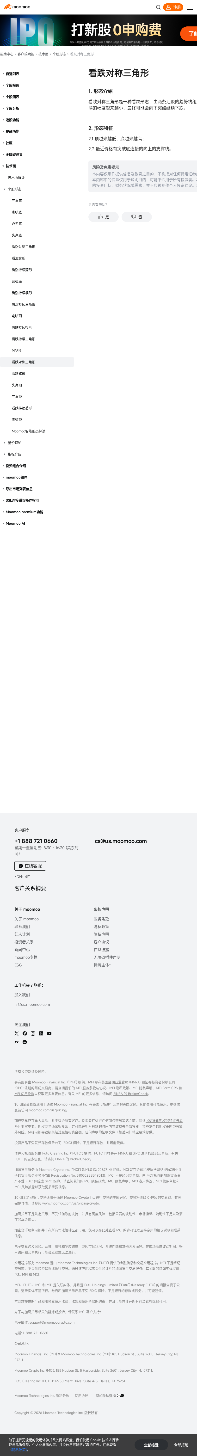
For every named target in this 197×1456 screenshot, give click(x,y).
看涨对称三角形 (23, 246)
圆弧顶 (17, 419)
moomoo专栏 (25, 957)
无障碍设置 (14, 154)
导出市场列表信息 (19, 488)
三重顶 (17, 396)
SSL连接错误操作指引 (22, 500)
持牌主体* (102, 965)
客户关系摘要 (30, 888)
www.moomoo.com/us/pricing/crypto (70, 1203)
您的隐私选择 (106, 1395)
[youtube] (49, 1033)
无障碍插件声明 (107, 957)
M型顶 (16, 350)
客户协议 (101, 942)
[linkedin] (41, 1033)
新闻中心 (22, 949)
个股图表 (12, 96)
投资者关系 (24, 942)
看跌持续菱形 (22, 408)
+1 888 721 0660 (36, 840)
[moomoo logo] (17, 6)
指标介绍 (14, 454)
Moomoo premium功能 (24, 512)
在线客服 (33, 866)
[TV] (16, 1042)
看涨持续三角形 (23, 304)
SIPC (19, 1088)
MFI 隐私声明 (143, 1088)
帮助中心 (6, 54)
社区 (9, 143)
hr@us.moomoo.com (32, 1004)
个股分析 (12, 108)
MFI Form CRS (167, 1088)
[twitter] (16, 1033)
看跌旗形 (18, 373)
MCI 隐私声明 (118, 1181)
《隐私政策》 (18, 1449)
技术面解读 (16, 177)
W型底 (17, 223)
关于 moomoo (26, 919)
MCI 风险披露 (24, 1187)
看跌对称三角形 (23, 362)
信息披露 (101, 949)
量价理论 (14, 442)
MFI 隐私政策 (119, 1088)
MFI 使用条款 (24, 1093)
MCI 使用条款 (166, 1181)
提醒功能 (12, 131)
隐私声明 (101, 934)
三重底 (17, 200)
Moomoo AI (15, 523)
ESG (18, 965)
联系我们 (22, 926)
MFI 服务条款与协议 (91, 1088)
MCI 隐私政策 (94, 1181)
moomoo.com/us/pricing (47, 1110)
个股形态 (59, 54)
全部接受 (151, 1445)
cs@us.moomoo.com (121, 840)
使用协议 (81, 1395)
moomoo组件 (16, 477)
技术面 (43, 54)
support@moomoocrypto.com (52, 1322)
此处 (105, 1230)
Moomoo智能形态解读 (28, 431)
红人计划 (22, 934)
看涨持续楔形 (22, 292)
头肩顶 (17, 385)
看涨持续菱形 (22, 269)
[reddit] (25, 1042)
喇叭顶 (17, 315)
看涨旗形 (18, 258)
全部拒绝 (181, 1444)
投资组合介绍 (16, 465)
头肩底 (17, 235)
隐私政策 (101, 926)
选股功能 (12, 119)
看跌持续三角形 (23, 339)
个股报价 (12, 85)
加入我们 (22, 994)
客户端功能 (25, 54)
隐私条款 (62, 1395)
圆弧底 (17, 281)
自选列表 (12, 73)
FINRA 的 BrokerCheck (130, 1093)
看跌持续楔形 (22, 327)
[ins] (33, 1033)
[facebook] (25, 1033)
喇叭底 (17, 212)
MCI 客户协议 (142, 1181)
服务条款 (101, 919)
